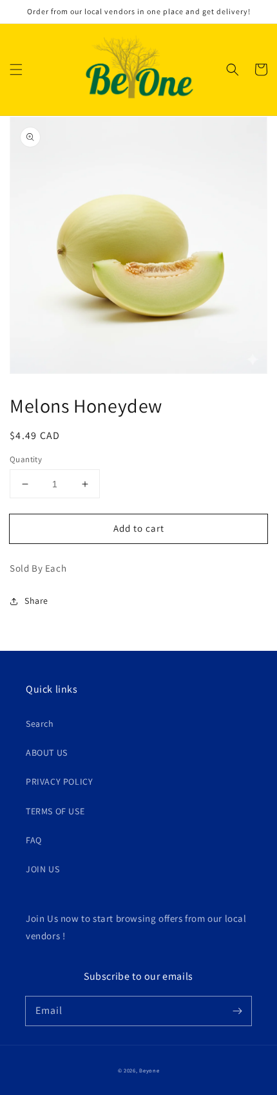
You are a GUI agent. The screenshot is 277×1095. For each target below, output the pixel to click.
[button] (16, 69)
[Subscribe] (237, 1011)
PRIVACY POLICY (59, 781)
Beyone (149, 1070)
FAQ (34, 840)
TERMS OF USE (55, 811)
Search (40, 723)
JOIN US (42, 869)
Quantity (26, 459)
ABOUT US (47, 752)
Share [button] (36, 600)
